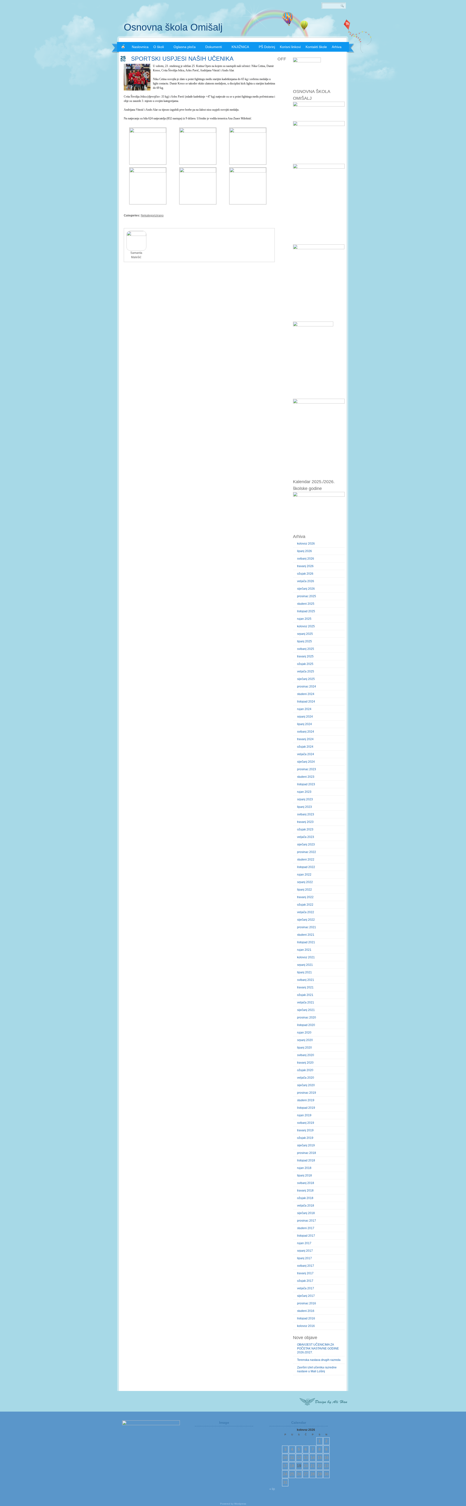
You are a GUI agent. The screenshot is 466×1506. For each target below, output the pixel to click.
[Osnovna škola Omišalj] (123, 46)
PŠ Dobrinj (267, 47)
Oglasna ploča (185, 47)
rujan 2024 (304, 709)
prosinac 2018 (306, 1153)
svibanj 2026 (305, 558)
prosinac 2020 (306, 1017)
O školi (158, 47)
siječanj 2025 (306, 679)
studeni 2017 (305, 1228)
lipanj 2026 (304, 551)
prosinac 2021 (306, 927)
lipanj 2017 (304, 1258)
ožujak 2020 (305, 1070)
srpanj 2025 (305, 634)
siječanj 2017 (306, 1296)
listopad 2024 (306, 701)
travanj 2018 (305, 1190)
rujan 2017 (304, 1243)
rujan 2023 (304, 792)
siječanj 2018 (306, 1213)
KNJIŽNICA (240, 47)
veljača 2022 (305, 912)
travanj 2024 (305, 739)
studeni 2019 (305, 1100)
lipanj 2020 (304, 1047)
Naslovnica (140, 47)
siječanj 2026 (306, 588)
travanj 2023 (305, 822)
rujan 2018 (304, 1168)
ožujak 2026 (305, 573)
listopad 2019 (306, 1107)
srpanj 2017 (305, 1250)
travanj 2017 (305, 1273)
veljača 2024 (305, 754)
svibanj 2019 (305, 1123)
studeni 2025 (305, 603)
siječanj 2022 (306, 919)
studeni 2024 (305, 694)
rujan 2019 (304, 1115)
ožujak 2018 (305, 1198)
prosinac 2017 (306, 1220)
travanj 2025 (305, 656)
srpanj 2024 (305, 716)
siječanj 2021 (306, 1010)
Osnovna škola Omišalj (173, 27)
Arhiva (336, 47)
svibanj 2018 (305, 1183)
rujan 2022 (304, 874)
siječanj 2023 (306, 844)
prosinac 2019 (306, 1092)
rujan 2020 (304, 1032)
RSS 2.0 (347, 24)
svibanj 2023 (305, 814)
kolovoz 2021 (306, 957)
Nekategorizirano (152, 215)
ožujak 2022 (305, 904)
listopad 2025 (306, 611)
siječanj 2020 (306, 1085)
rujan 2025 (304, 619)
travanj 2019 (305, 1130)
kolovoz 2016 (306, 1326)
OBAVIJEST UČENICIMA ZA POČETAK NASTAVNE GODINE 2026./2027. (318, 1348)
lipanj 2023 (304, 807)
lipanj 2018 (304, 1175)
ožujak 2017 (305, 1281)
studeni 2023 (305, 776)
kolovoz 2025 (306, 626)
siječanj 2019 (306, 1145)
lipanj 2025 (304, 641)
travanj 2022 (305, 897)
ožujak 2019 (305, 1138)
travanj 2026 (305, 566)
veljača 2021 (305, 1002)
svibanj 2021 (305, 980)
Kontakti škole (316, 47)
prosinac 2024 (306, 686)
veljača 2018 (305, 1205)
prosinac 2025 (306, 596)
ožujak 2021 (305, 995)
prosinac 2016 (306, 1303)
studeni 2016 (305, 1311)
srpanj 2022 (305, 882)
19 (299, 1466)
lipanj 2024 (304, 724)
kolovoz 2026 (306, 543)
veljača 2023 (305, 837)
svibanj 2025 (305, 649)
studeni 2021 (305, 934)
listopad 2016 (306, 1318)
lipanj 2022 (304, 889)
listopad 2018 (306, 1160)
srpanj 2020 (305, 1040)
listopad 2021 (306, 942)
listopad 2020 (306, 1025)
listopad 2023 (306, 784)
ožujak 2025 (305, 664)
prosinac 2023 (306, 769)
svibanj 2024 (305, 731)
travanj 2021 (305, 987)
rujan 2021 (304, 950)
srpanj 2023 (305, 799)
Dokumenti (213, 47)
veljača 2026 (305, 581)
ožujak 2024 (305, 746)
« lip (272, 1489)
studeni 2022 (305, 859)
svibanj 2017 (305, 1265)
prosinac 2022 (306, 852)
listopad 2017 (306, 1235)
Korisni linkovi (290, 47)
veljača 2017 (305, 1288)
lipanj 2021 (304, 972)
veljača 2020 (305, 1077)
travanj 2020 (305, 1062)
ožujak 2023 (305, 829)
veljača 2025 (305, 671)
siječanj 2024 (306, 761)
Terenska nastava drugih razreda (319, 1360)
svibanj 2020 (305, 1055)
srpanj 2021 (305, 965)
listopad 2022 (306, 867)
